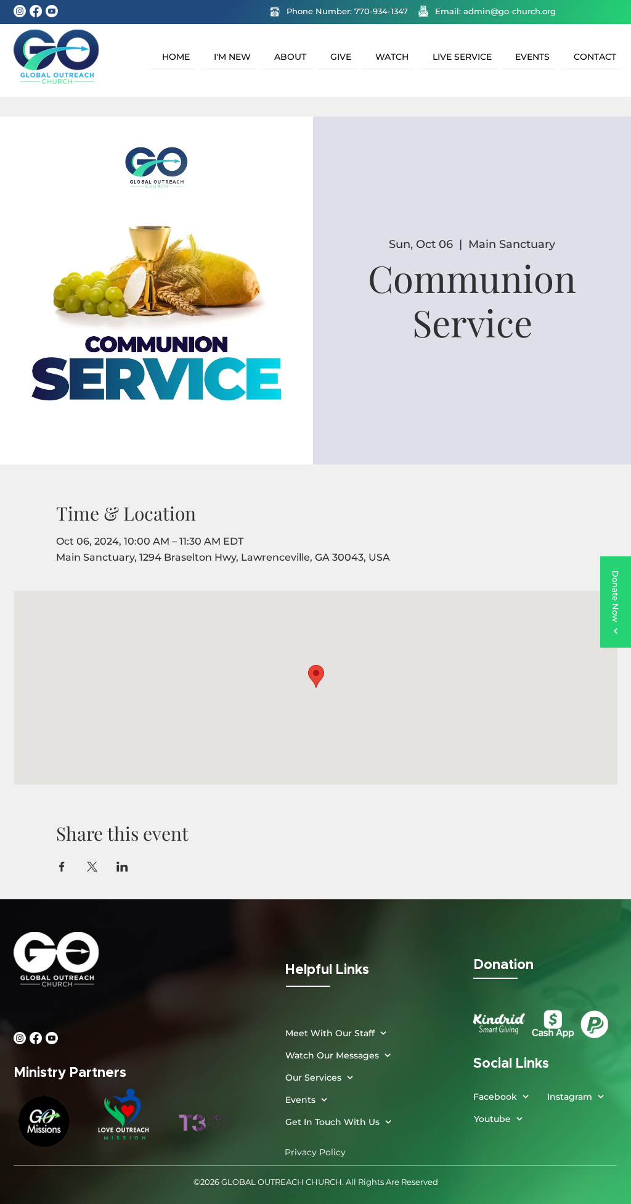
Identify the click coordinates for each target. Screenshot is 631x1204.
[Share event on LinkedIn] (122, 867)
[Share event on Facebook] (62, 867)
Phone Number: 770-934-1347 (347, 11)
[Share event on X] (92, 867)
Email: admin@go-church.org (495, 11)
